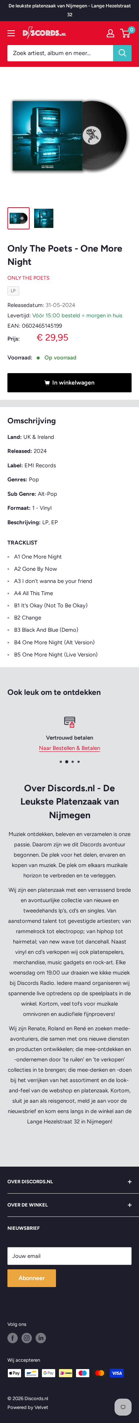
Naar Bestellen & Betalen (69, 748)
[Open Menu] (11, 33)
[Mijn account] (110, 33)
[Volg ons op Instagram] (26, 1338)
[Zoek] (122, 53)
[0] (125, 33)
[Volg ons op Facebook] (12, 1338)
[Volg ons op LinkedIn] (41, 1338)
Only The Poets (28, 278)
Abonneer (32, 1278)
